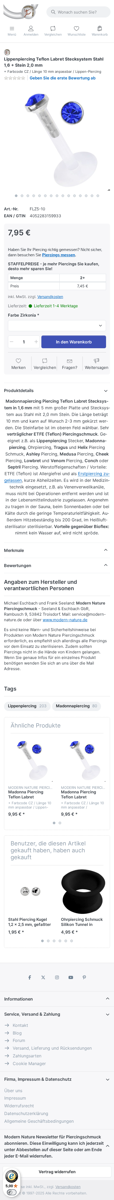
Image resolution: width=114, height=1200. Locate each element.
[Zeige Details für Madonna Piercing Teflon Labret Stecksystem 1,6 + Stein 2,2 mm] (30, 759)
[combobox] (78, 12)
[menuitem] (27, 706)
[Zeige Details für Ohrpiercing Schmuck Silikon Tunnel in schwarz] (83, 891)
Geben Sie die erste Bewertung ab (62, 77)
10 (68, 195)
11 (74, 195)
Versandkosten (50, 296)
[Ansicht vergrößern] (57, 138)
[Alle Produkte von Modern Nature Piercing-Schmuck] (7, 51)
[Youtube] (71, 977)
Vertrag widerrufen (57, 1171)
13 (86, 195)
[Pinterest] (84, 977)
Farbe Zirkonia (22, 315)
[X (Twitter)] (43, 977)
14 (92, 195)
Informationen (18, 999)
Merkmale (14, 550)
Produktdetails (19, 390)
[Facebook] (30, 977)
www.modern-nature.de (65, 619)
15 (98, 195)
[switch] (11, 1192)
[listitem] (57, 138)
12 (80, 195)
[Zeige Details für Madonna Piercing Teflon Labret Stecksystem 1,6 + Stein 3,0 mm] (83, 759)
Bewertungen (17, 565)
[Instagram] (57, 977)
